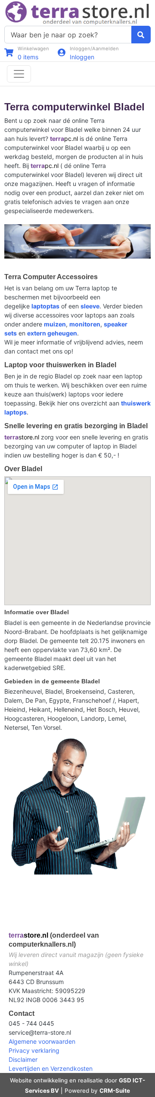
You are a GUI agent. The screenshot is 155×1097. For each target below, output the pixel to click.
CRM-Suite (114, 1090)
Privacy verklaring (34, 1050)
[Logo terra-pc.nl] (77, 12)
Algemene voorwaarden (42, 1041)
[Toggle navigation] (19, 73)
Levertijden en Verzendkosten (51, 1068)
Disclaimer (23, 1059)
